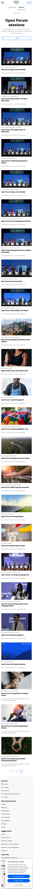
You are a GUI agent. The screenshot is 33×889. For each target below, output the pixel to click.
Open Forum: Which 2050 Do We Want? (14, 310)
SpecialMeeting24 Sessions (9, 691)
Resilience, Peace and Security (10, 247)
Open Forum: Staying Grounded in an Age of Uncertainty (16, 251)
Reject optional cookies (19, 876)
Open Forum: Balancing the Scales (13, 545)
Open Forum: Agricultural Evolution (13, 69)
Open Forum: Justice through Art (12, 400)
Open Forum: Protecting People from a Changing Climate (14, 605)
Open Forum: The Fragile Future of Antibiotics (13, 130)
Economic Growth (6, 543)
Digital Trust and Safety (8, 158)
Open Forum (12, 7)
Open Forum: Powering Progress (12, 516)
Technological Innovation (9, 96)
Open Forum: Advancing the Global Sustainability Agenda (13, 759)
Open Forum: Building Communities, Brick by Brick (15, 340)
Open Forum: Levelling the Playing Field (15, 575)
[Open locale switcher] (2, 885)
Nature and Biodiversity (8, 455)
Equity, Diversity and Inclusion (10, 426)
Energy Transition (7, 514)
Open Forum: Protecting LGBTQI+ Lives (14, 429)
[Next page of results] (21, 771)
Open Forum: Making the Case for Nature (15, 458)
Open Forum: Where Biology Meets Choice (16, 221)
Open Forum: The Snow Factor (11, 281)
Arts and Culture (6, 368)
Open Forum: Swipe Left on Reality (13, 192)
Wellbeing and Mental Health (10, 189)
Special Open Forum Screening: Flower (14, 371)
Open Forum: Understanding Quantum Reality (14, 162)
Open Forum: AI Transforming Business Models (14, 727)
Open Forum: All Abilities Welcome (13, 664)
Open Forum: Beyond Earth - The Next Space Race (14, 99)
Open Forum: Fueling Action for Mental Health (14, 694)
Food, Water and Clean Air (9, 67)
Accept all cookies (18, 880)
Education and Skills (7, 661)
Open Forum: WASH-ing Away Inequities (15, 487)
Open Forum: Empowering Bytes (12, 635)
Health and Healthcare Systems (11, 127)
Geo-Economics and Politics (10, 308)
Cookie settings (19, 885)
